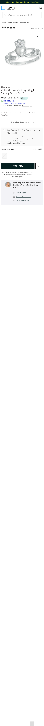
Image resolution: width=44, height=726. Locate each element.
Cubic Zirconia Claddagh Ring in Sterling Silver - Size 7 (18, 92)
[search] (5, 15)
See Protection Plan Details (16, 143)
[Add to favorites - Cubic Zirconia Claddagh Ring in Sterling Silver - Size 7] (38, 166)
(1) (18, 28)
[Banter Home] (10, 8)
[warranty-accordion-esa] (39, 130)
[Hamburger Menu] (3, 7)
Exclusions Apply (27, 106)
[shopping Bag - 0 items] (41, 8)
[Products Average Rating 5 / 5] (8, 27)
